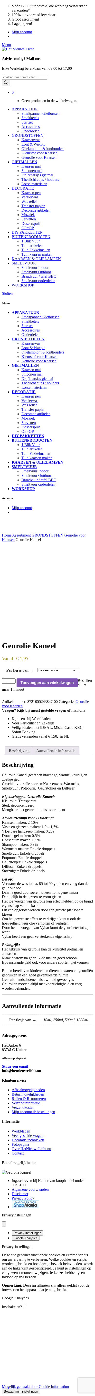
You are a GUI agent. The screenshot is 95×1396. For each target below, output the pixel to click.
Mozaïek (28, 215)
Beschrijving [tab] (19, 751)
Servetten (28, 219)
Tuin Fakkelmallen (35, 250)
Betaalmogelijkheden (28, 1094)
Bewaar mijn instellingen (21, 1391)
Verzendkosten (23, 1107)
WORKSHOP (23, 285)
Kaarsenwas (30, 140)
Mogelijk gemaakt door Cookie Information (35, 1387)
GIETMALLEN (24, 162)
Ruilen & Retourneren (29, 1099)
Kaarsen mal (31, 166)
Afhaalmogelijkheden (28, 1090)
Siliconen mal (31, 171)
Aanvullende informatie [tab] (55, 751)
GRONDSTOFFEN (27, 135)
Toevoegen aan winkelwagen (47, 683)
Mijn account (22, 32)
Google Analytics (26, 1238)
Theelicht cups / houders (40, 179)
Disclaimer (20, 1194)
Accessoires (30, 127)
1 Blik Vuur (30, 241)
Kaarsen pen (31, 193)
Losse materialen (34, 184)
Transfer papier (33, 206)
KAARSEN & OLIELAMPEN (36, 259)
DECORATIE (23, 188)
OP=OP (27, 228)
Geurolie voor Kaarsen (39, 157)
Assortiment (21, 535)
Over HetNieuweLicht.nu (31, 1149)
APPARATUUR (25, 109)
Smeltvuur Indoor (34, 267)
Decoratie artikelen (35, 210)
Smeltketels (30, 118)
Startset (27, 122)
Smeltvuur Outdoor (36, 272)
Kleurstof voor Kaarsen (39, 153)
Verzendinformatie (26, 1103)
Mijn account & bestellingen (33, 1112)
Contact (18, 1153)
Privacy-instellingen (27, 1233)
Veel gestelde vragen (27, 1135)
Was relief (29, 201)
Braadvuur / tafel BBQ (39, 276)
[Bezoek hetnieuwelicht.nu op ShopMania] (25, 1207)
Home (6, 535)
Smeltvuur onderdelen (38, 281)
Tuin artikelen (32, 245)
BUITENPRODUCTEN (31, 237)
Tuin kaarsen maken (36, 254)
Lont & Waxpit (33, 144)
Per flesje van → (19, 670)
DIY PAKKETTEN (27, 232)
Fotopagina (20, 1144)
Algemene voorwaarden (30, 1189)
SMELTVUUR (24, 263)
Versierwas (29, 197)
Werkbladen (21, 1131)
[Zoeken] (6, 83)
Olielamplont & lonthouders (42, 149)
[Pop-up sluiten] (4, 1223)
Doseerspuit (30, 223)
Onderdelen (30, 131)
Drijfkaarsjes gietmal (37, 175)
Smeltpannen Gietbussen (40, 113)
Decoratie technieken (28, 1140)
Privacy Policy (23, 1198)
